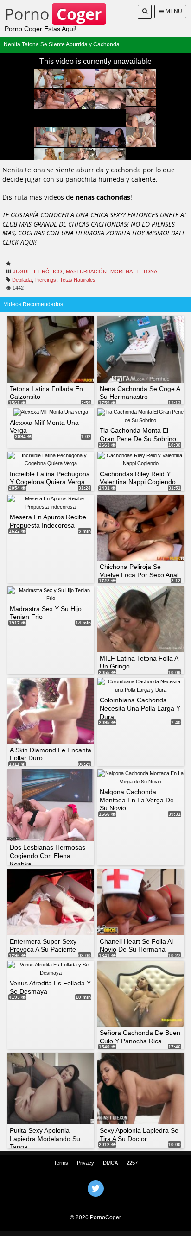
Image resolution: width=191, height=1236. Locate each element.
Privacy (85, 1163)
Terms (61, 1163)
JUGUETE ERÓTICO (37, 271)
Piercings (45, 280)
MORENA (121, 271)
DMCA (110, 1163)
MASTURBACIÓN (86, 271)
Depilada (22, 280)
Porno (53, 14)
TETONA (146, 271)
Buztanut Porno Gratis (95, 1200)
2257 (132, 1163)
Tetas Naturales (78, 280)
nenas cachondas (103, 197)
